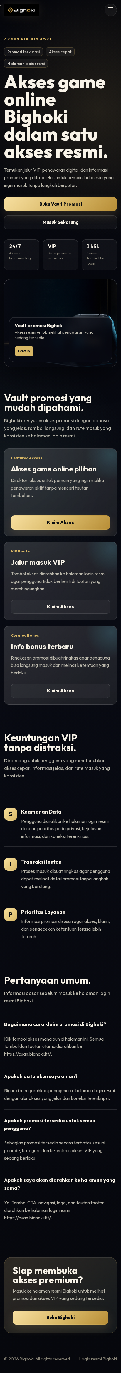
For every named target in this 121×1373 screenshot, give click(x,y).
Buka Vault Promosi (60, 204)
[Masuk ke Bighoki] (21, 10)
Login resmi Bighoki (98, 1359)
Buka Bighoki (60, 1317)
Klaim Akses (60, 522)
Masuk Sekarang (61, 222)
